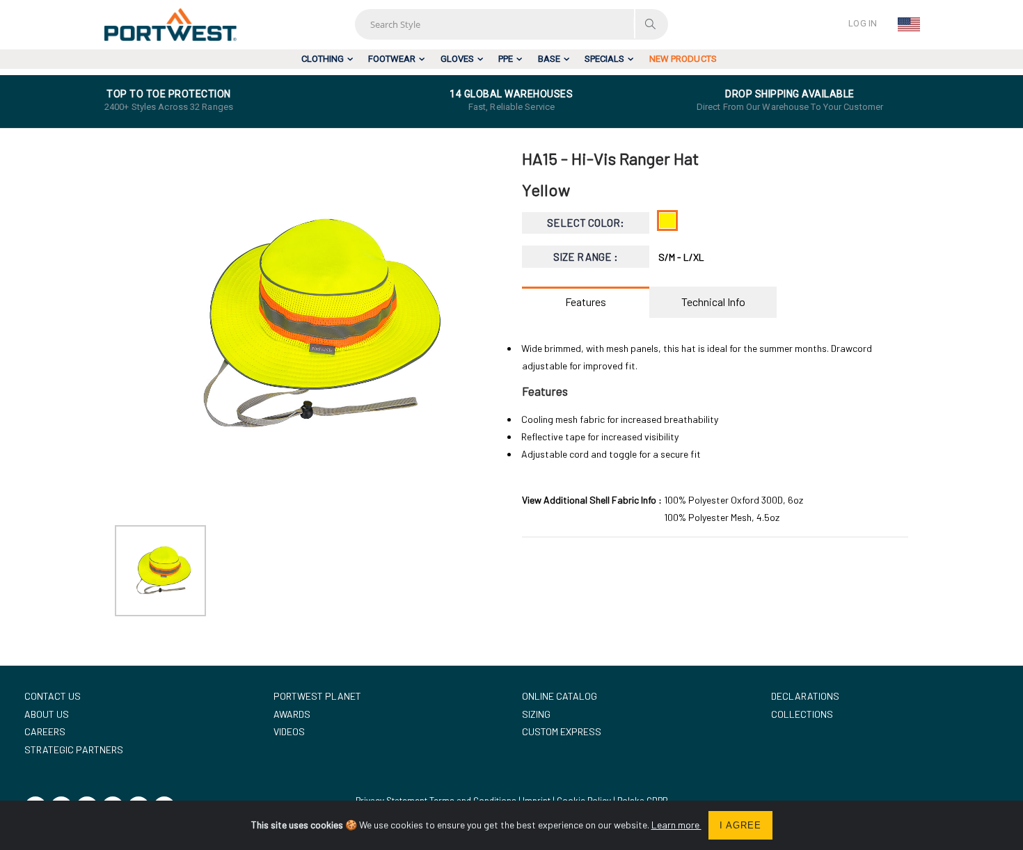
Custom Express (561, 731)
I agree (740, 825)
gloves (457, 59)
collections (802, 714)
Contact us (52, 696)
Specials (604, 59)
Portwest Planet (317, 696)
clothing (322, 59)
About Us (46, 714)
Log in (862, 23)
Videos (289, 731)
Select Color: (586, 222)
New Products (683, 59)
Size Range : (585, 256)
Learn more (676, 825)
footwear (391, 59)
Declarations (805, 696)
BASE (549, 59)
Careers (44, 731)
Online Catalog (559, 696)
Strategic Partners (73, 749)
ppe (505, 59)
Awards (291, 714)
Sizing (536, 714)
